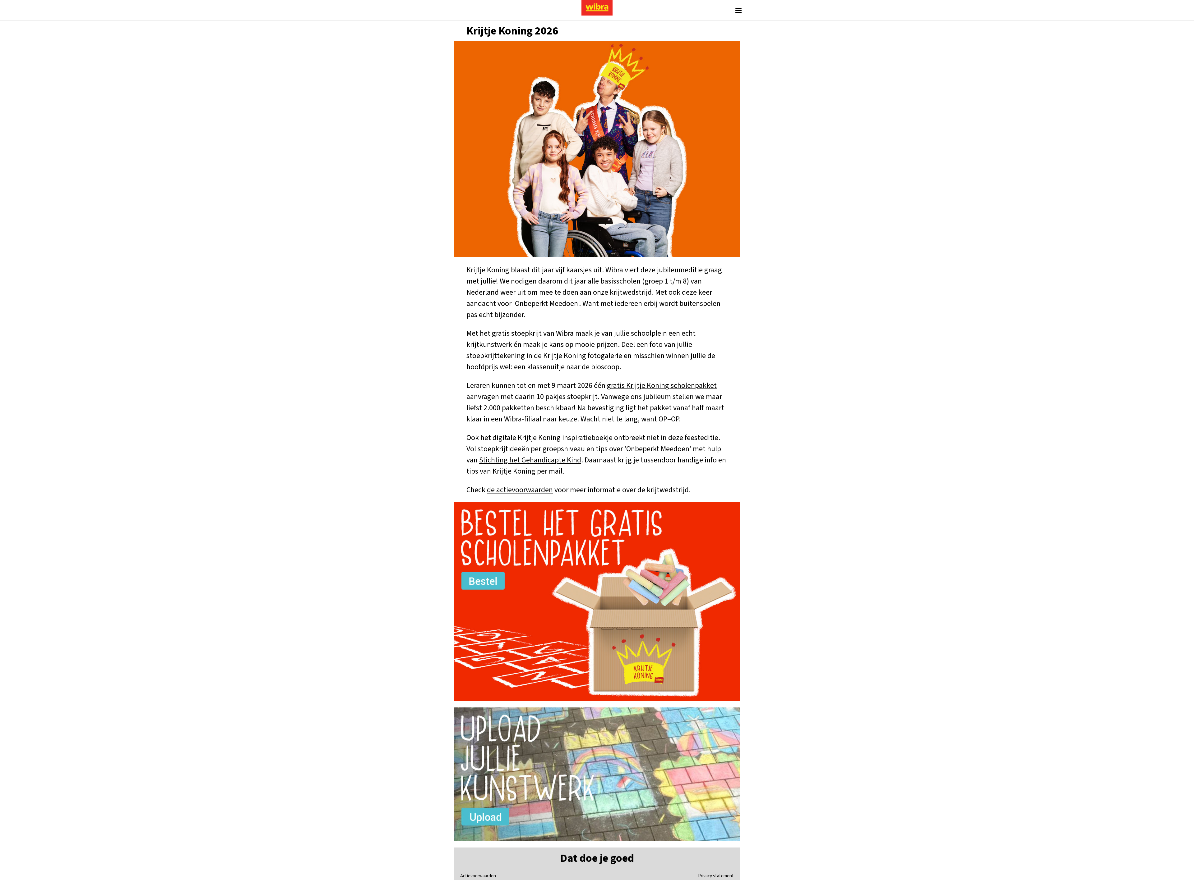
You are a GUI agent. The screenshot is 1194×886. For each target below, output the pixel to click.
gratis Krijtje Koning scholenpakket (662, 385)
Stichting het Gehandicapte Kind (530, 460)
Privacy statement (716, 876)
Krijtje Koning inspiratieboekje (565, 437)
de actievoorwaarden (520, 489)
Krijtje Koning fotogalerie (582, 355)
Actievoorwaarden (478, 876)
